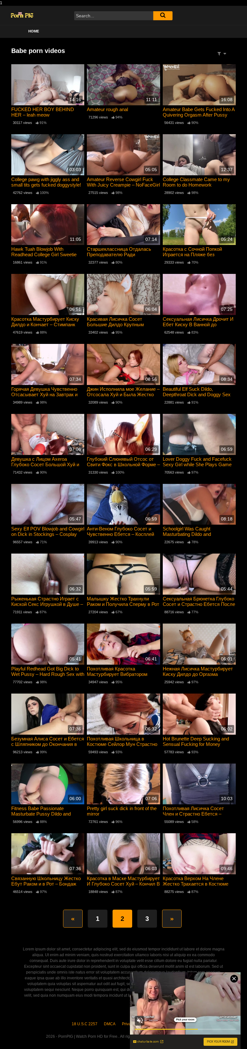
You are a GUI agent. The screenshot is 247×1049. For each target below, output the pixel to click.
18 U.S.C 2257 (84, 1024)
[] (162, 15)
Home (33, 31)
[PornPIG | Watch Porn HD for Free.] (22, 15)
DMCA (109, 1024)
